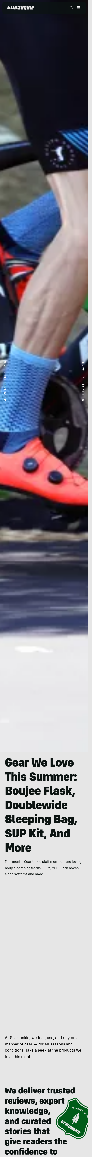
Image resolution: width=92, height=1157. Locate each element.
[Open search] (71, 8)
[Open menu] (78, 8)
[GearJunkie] (20, 8)
